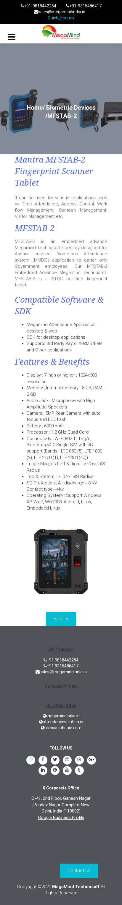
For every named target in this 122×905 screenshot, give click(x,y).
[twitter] (55, 760)
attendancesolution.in (63, 721)
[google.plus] (91, 760)
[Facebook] (42, 760)
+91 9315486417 (62, 666)
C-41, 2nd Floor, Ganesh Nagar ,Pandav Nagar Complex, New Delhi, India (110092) (61, 805)
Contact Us (79, 870)
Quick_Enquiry (61, 17)
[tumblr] (79, 770)
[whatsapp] (30, 760)
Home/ (36, 107)
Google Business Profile (61, 817)
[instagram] (67, 760)
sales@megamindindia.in (61, 11)
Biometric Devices (71, 107)
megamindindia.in (63, 715)
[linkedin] (42, 770)
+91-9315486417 (85, 6)
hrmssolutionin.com (62, 727)
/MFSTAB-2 (61, 115)
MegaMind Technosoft (75, 886)
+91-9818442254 (40, 6)
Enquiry (61, 619)
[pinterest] (55, 770)
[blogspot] (79, 760)
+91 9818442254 (62, 660)
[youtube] (67, 770)
